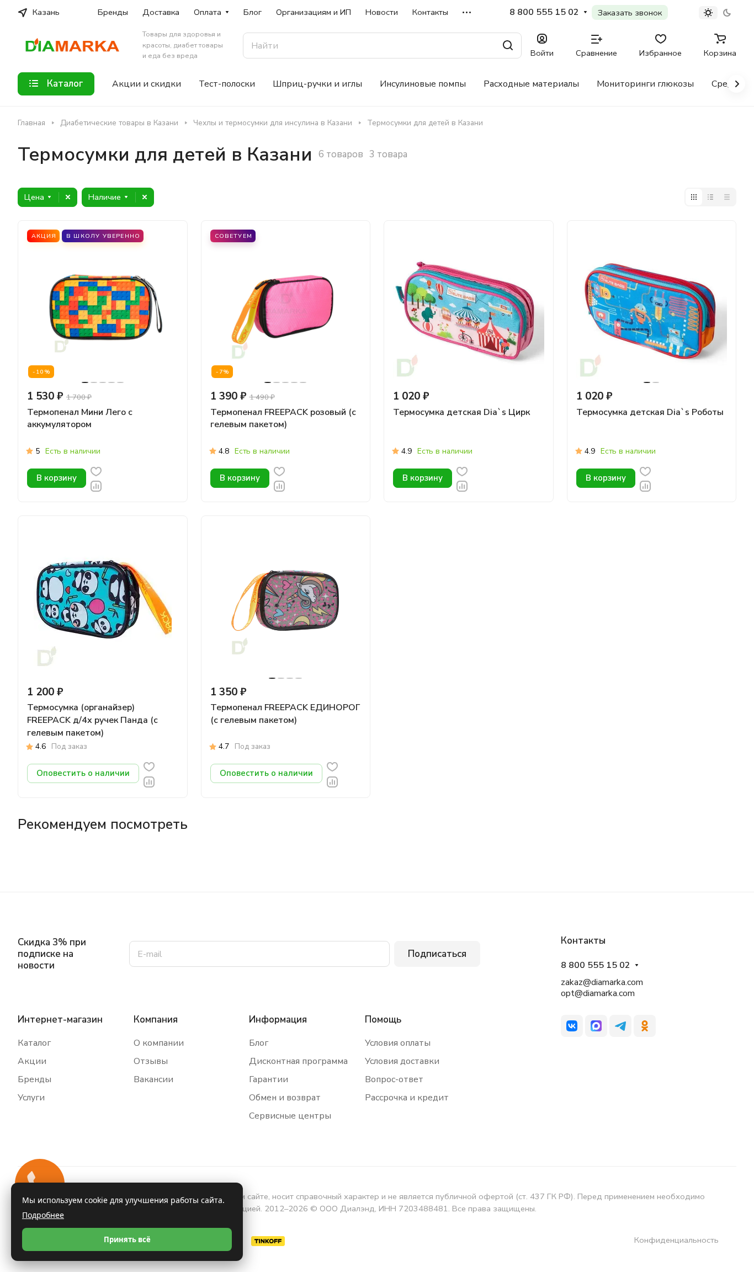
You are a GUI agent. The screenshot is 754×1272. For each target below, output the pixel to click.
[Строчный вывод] (710, 197)
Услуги (31, 1098)
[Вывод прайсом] (727, 197)
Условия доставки (402, 1061)
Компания (156, 1019)
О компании (159, 1043)
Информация (278, 1019)
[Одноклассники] (645, 1026)
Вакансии (153, 1079)
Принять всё (127, 1239)
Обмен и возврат (285, 1098)
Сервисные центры (290, 1116)
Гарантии (268, 1079)
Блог (258, 1043)
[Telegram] (620, 1026)
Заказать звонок (630, 12)
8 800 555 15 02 (544, 12)
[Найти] (508, 45)
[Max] (596, 1026)
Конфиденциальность (676, 1240)
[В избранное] (96, 470)
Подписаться (437, 954)
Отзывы (151, 1061)
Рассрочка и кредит (407, 1098)
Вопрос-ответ (394, 1079)
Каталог (34, 1043)
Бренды (34, 1079)
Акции (32, 1061)
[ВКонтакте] (572, 1026)
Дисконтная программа (298, 1061)
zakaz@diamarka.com (602, 982)
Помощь (383, 1019)
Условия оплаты (398, 1043)
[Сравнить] (96, 485)
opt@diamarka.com (598, 993)
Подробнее (43, 1215)
